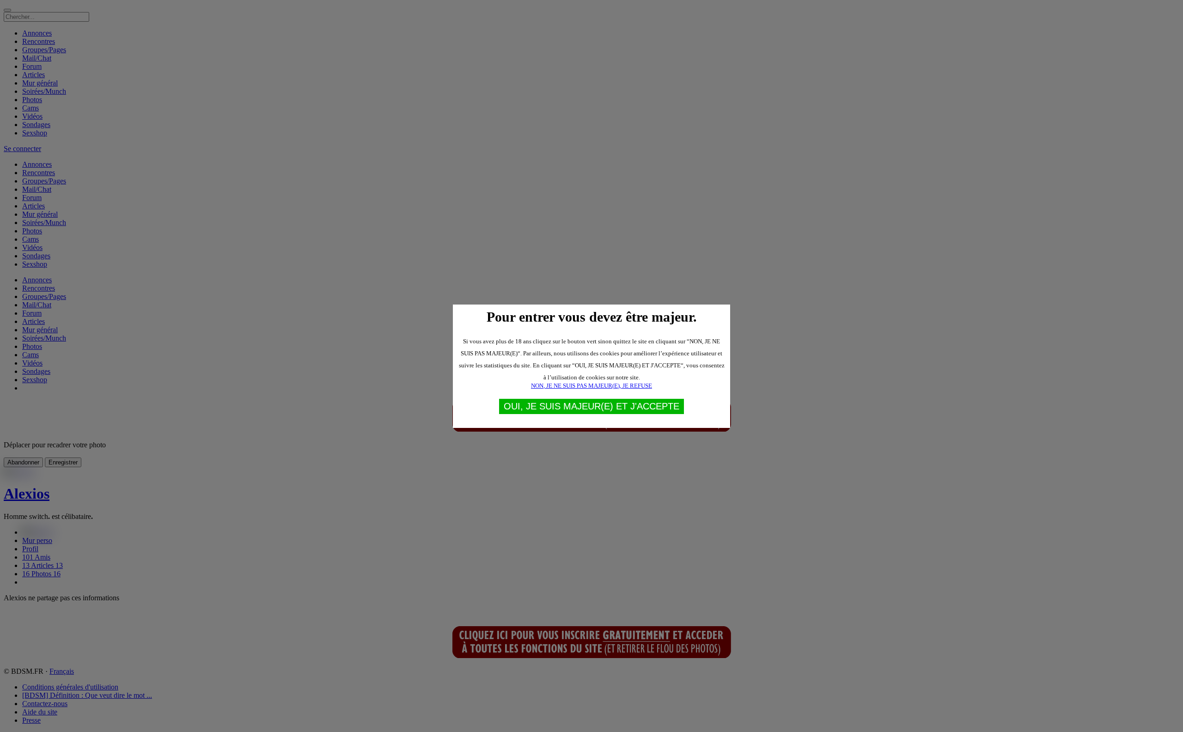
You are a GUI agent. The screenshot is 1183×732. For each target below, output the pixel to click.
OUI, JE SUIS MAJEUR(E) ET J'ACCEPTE (591, 406)
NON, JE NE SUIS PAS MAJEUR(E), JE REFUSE (591, 385)
